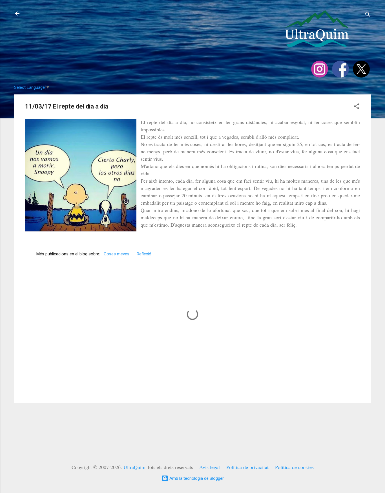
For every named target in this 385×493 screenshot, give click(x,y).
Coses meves (116, 254)
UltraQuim (134, 467)
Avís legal (209, 467)
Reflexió (144, 254)
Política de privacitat (247, 467)
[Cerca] (367, 15)
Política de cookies (294, 467)
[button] (356, 107)
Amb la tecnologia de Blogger (196, 478)
